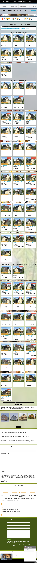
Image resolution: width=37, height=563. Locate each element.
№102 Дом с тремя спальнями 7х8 (6, 290)
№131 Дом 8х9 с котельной (5, 335)
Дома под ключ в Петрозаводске (10, 10)
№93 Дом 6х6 (15, 134)
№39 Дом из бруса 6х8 (29, 165)
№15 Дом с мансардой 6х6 (29, 56)
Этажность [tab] (9, 26)
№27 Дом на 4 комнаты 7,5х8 (30, 290)
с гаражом (24, 28)
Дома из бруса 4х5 (5, 402)
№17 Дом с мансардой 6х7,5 (30, 134)
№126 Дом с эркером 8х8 (29, 242)
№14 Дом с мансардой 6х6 (17, 56)
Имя (7, 521)
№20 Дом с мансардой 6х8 (4, 165)
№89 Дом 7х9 (15, 304)
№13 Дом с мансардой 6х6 (4, 134)
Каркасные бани (19, 1)
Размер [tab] (5, 26)
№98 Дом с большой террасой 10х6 (30, 226)
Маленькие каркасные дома (24, 402)
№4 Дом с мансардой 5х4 (4, 56)
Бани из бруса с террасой (18, 404)
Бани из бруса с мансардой (30, 402)
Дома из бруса (3, 1)
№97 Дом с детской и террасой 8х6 (6, 181)
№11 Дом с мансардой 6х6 (17, 120)
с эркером (17, 28)
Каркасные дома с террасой (11, 402)
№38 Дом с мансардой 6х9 (17, 274)
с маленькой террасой (3, 28)
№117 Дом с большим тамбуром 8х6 (18, 181)
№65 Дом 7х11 (3, 351)
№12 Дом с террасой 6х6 (29, 120)
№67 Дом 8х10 (15, 351)
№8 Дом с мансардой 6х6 (4, 104)
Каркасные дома (8, 1)
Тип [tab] (2, 26)
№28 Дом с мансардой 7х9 (4, 242)
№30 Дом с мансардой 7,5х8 (5, 304)
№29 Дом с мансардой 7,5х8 (5, 226)
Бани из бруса (14, 1)
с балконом (8, 28)
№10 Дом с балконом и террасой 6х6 (6, 120)
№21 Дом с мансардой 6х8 (17, 165)
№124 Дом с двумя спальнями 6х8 (30, 181)
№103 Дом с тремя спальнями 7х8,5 (18, 290)
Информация (24, 1)
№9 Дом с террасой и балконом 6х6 (18, 104)
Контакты (29, 1)
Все (12, 26)
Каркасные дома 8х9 (17, 402)
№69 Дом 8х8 (27, 304)
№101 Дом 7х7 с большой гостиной (6, 274)
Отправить (9, 539)
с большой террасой (13, 28)
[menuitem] (3, 1)
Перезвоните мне (34, 10)
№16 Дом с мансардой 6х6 (4, 72)
